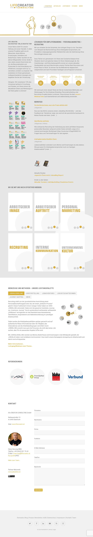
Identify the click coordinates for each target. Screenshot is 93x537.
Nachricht (37, 467)
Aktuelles (57, 6)
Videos (45, 123)
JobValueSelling (53, 182)
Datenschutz (51, 518)
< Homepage (48, 6)
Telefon (36, 457)
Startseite (20, 518)
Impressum (61, 518)
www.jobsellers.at (14, 472)
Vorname (37, 410)
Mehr (81, 6)
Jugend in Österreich (42, 175)
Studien (74, 6)
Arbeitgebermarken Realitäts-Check (45, 139)
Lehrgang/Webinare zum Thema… (20, 346)
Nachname (38, 420)
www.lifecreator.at (18, 424)
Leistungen (66, 6)
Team (74, 518)
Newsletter (38, 518)
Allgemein (38, 108)
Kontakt (68, 518)
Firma (36, 429)
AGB (44, 518)
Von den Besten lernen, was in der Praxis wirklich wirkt (50, 105)
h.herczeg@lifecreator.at (21, 453)
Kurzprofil (11, 456)
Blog (26, 518)
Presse (31, 518)
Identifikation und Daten (41, 121)
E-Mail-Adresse (39, 448)
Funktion (37, 438)
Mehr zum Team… (14, 460)
